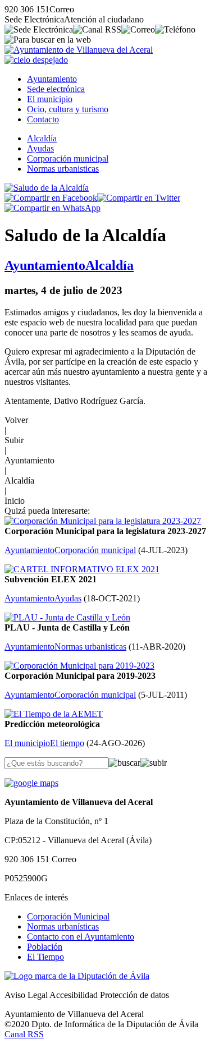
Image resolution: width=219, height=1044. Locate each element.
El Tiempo (45, 957)
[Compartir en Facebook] (50, 198)
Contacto (43, 119)
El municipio (49, 99)
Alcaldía (42, 138)
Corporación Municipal (68, 916)
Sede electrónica (56, 89)
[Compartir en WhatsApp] (52, 208)
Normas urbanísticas (63, 926)
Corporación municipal (67, 158)
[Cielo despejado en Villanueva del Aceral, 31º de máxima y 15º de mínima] (36, 60)
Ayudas (40, 148)
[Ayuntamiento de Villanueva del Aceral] (78, 49)
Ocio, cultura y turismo (67, 109)
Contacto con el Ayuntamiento (80, 936)
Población (44, 946)
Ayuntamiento (52, 79)
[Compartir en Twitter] (138, 198)
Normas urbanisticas (63, 168)
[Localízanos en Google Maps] (31, 783)
